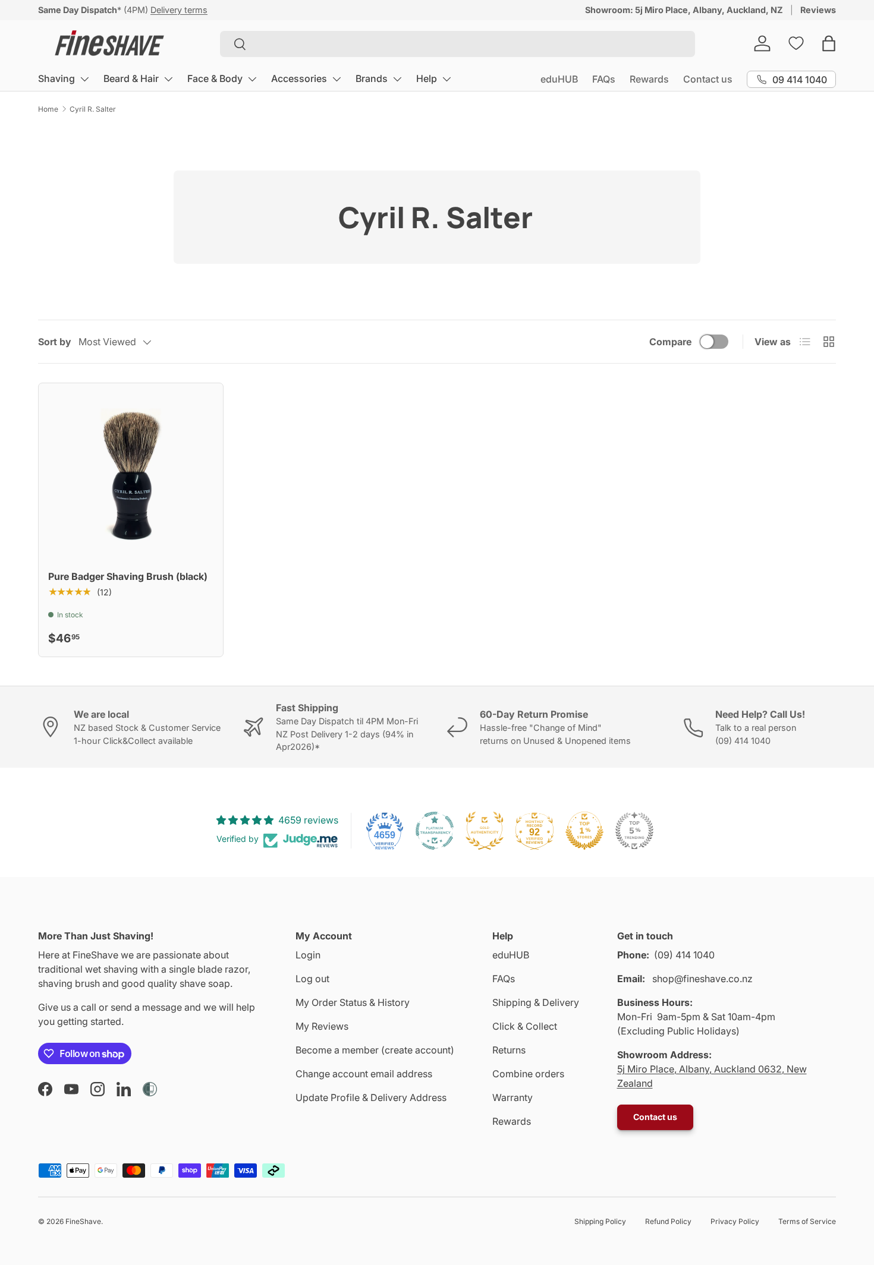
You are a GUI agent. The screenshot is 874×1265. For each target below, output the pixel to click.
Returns (509, 1050)
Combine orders (528, 1074)
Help (426, 78)
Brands (372, 78)
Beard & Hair (131, 78)
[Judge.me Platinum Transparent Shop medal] (435, 831)
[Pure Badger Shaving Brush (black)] (130, 475)
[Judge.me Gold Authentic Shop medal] (485, 831)
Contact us (707, 79)
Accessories (299, 78)
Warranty (512, 1097)
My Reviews (321, 1026)
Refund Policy (668, 1221)
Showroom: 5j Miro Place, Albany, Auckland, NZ (684, 10)
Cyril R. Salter (93, 109)
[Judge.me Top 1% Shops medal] (584, 831)
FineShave (83, 1221)
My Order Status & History (352, 1002)
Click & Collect (524, 1026)
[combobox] (457, 44)
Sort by (54, 342)
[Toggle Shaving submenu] (84, 79)
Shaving (56, 78)
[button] (829, 43)
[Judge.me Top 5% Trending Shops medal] (634, 831)
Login (307, 955)
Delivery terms (179, 10)
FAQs (603, 79)
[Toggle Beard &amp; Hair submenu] (168, 79)
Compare (670, 342)
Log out (312, 979)
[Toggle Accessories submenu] (336, 79)
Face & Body (215, 78)
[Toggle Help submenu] (446, 79)
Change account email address (363, 1074)
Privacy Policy (734, 1221)
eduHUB (559, 79)
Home (48, 109)
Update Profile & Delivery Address (371, 1097)
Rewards (649, 79)
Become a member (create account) (374, 1050)
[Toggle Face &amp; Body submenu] (252, 79)
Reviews (818, 10)
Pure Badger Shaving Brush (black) (128, 576)
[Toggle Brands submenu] (397, 79)
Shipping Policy (600, 1221)
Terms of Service (807, 1221)
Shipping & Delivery (535, 1002)
